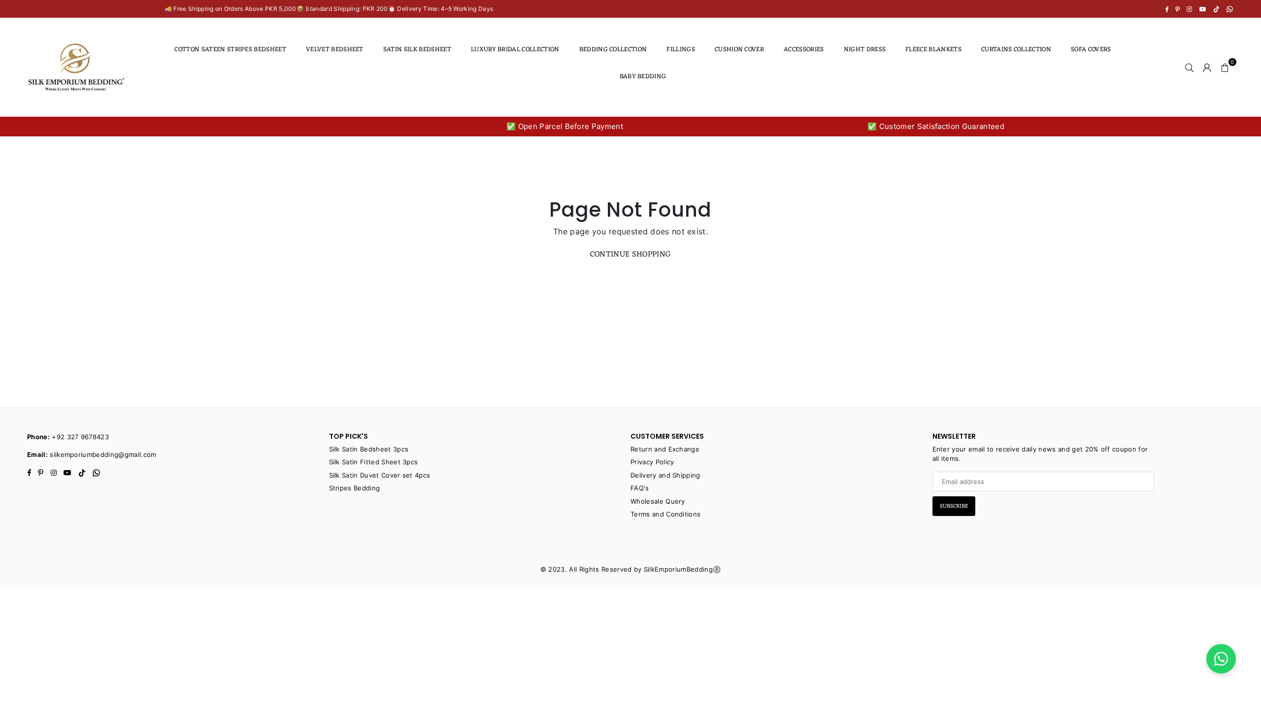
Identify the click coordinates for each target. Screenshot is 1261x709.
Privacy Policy (652, 462)
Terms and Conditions (665, 514)
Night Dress (865, 49)
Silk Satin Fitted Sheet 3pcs (373, 462)
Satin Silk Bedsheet (417, 49)
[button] (1225, 67)
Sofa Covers (1091, 49)
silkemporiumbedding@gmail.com (103, 454)
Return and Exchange (664, 449)
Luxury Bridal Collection (515, 49)
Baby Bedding (643, 76)
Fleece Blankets (933, 49)
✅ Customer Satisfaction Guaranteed (935, 126)
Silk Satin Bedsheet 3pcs (369, 449)
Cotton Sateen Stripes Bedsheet (230, 49)
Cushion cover (739, 49)
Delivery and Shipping (665, 475)
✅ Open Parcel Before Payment (564, 126)
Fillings (680, 49)
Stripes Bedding (354, 488)
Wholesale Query (657, 501)
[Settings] (1207, 67)
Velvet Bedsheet (335, 49)
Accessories (804, 49)
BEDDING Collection (613, 49)
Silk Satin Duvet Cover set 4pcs (380, 475)
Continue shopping (630, 254)
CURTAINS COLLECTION (1016, 49)
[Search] (1189, 67)
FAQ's (639, 488)
